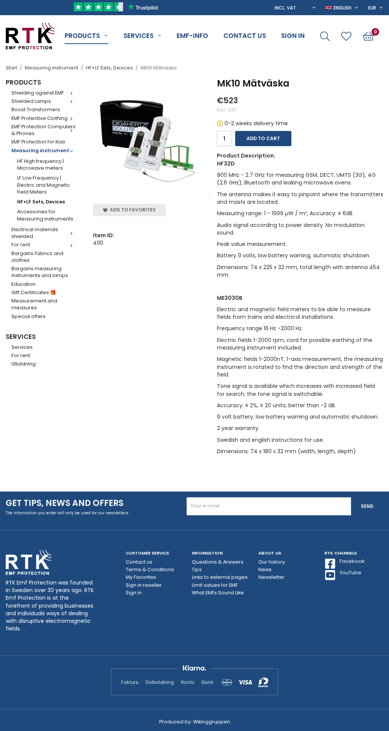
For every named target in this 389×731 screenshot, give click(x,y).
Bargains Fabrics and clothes (37, 256)
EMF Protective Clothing (39, 118)
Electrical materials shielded (34, 232)
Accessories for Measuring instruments (45, 215)
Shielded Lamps (31, 101)
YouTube (350, 572)
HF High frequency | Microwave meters (40, 164)
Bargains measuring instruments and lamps (39, 272)
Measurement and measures (34, 304)
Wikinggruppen (211, 721)
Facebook (352, 561)
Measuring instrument (40, 150)
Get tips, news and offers (64, 503)
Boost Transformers (35, 109)
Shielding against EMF (37, 93)
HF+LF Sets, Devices (41, 202)
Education (23, 284)
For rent (20, 244)
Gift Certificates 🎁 (33, 292)
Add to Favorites (132, 209)
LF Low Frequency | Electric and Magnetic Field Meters (43, 185)
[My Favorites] (346, 36)
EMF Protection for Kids (38, 142)
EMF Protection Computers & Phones (43, 130)
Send (367, 506)
